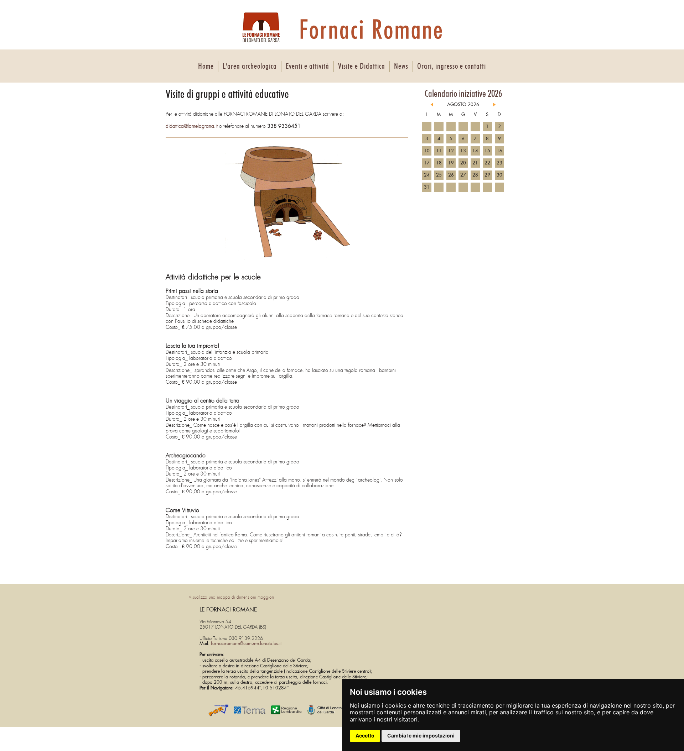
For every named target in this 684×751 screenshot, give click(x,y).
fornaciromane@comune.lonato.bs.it (246, 643)
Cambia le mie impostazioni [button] (421, 735)
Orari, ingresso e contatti (451, 66)
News (401, 66)
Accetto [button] (365, 735)
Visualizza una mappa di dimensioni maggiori (231, 597)
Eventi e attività (307, 66)
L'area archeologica (250, 66)
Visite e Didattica (361, 66)
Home (206, 66)
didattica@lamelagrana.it (192, 126)
